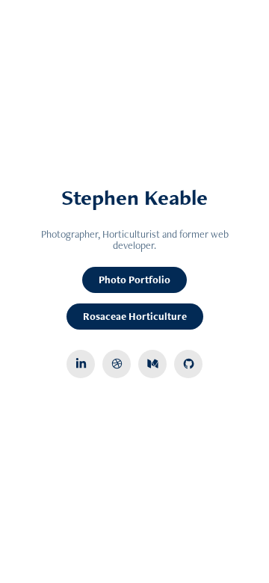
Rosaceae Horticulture (135, 316)
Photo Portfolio (134, 279)
